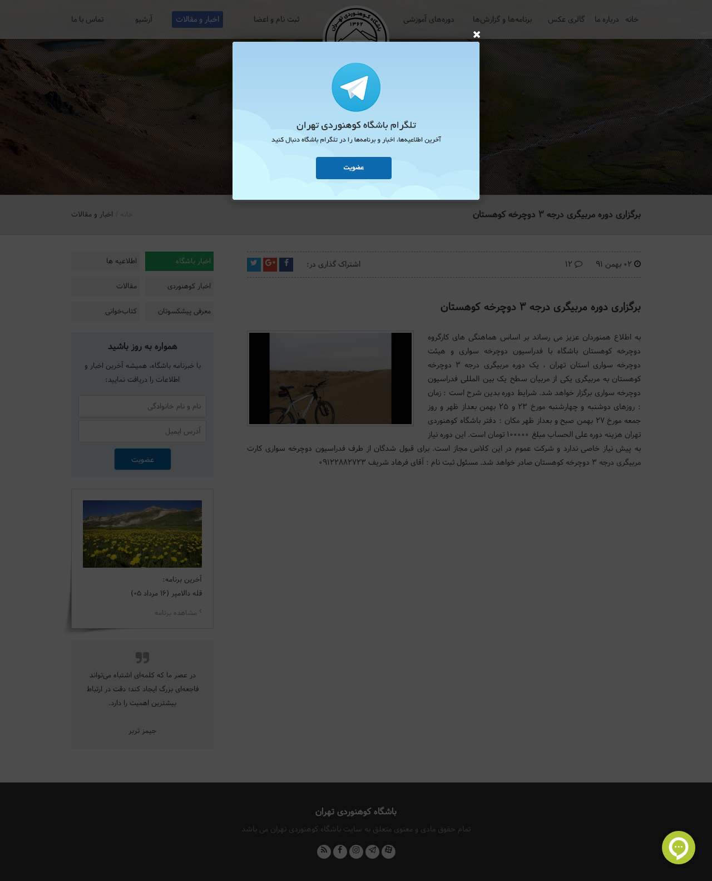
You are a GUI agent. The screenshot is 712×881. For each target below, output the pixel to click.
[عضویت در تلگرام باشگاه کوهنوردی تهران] (356, 122)
